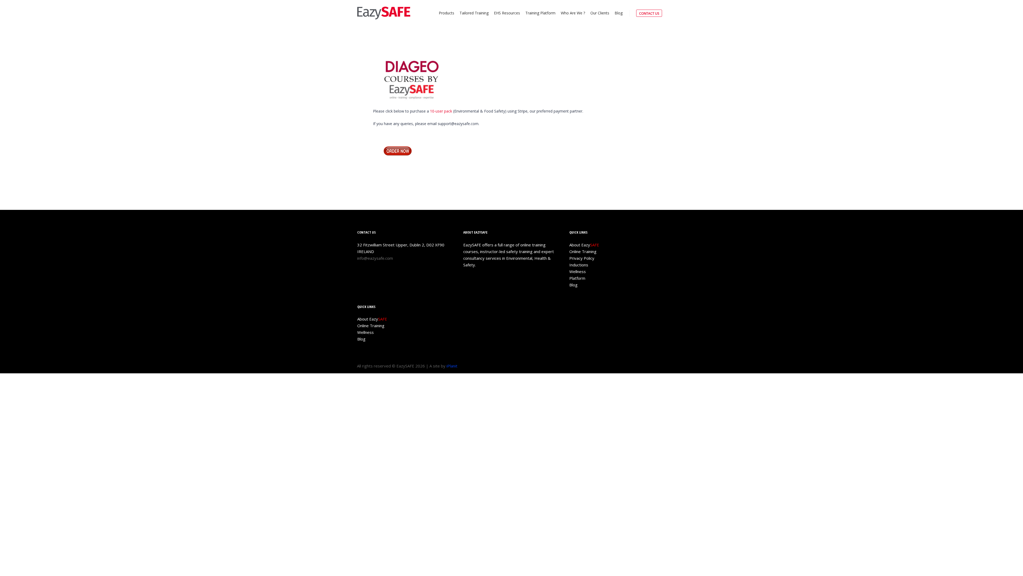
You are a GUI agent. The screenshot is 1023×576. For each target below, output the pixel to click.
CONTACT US (649, 13)
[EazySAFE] (383, 13)
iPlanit (451, 366)
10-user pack (441, 111)
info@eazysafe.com (375, 258)
